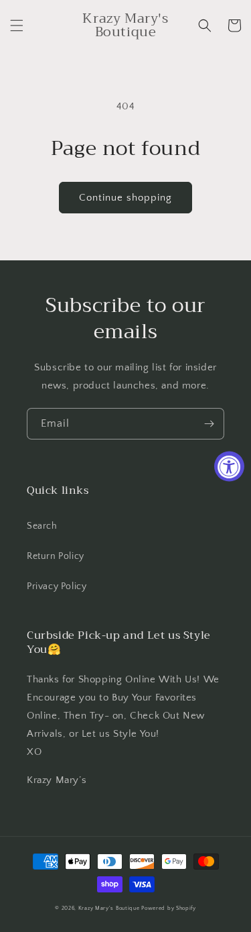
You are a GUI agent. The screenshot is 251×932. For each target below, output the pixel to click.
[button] (16, 25)
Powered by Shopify (168, 908)
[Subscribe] (209, 423)
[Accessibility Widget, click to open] (229, 466)
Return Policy (55, 556)
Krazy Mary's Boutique (109, 908)
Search (42, 526)
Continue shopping (125, 197)
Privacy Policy (56, 586)
